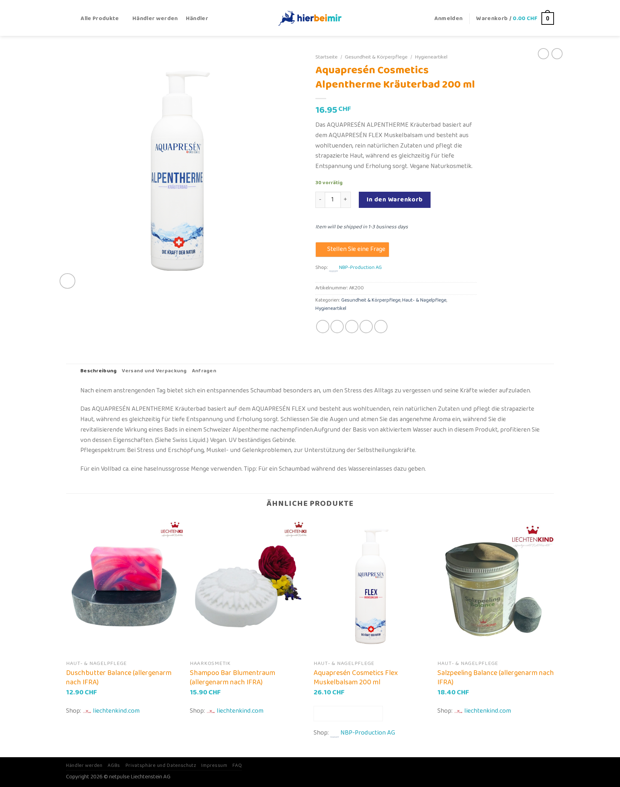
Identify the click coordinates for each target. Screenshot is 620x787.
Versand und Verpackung (154, 371)
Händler (197, 18)
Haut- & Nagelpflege (424, 300)
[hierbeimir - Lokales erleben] (310, 17)
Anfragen (204, 371)
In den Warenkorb (395, 200)
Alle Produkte (100, 18)
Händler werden (155, 18)
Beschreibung (98, 371)
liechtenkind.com (116, 711)
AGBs (114, 765)
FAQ (237, 765)
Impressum (214, 765)
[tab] (98, 371)
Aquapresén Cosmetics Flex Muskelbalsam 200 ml (356, 677)
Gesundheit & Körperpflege (376, 57)
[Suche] (69, 18)
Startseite (326, 57)
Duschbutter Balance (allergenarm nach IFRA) (119, 677)
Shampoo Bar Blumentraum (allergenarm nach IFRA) (232, 677)
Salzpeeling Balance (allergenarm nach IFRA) (495, 677)
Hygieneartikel (431, 57)
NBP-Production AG (360, 268)
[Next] (553, 636)
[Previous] (66, 636)
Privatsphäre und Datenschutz (161, 765)
